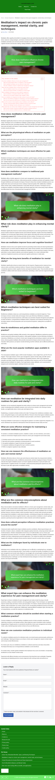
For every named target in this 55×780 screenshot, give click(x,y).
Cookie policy (5, 748)
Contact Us (34, 6)
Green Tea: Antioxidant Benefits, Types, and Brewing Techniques (18, 754)
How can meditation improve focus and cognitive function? (16, 89)
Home (20, 6)
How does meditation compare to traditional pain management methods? (18, 85)
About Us (26, 6)
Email (5, 680)
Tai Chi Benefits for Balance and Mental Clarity (14, 763)
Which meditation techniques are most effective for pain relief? (16, 84)
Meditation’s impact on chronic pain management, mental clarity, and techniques (22, 757)
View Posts (27, 9)
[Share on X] (48, 777)
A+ (2, 777)
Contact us (5, 737)
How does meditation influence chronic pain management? (15, 81)
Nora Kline (4, 32)
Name (5, 674)
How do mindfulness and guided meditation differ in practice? (16, 93)
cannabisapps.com (27, 3)
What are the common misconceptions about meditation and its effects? (18, 101)
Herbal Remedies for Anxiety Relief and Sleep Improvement (17, 760)
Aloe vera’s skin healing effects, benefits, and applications (16, 765)
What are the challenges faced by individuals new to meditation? (17, 105)
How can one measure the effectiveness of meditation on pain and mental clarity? (20, 100)
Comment (6, 692)
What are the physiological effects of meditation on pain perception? (18, 82)
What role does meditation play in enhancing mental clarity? (15, 87)
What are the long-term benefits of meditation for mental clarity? (17, 90)
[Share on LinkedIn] (51, 777)
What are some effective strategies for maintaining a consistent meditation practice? (21, 98)
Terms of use (5, 745)
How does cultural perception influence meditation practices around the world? (20, 103)
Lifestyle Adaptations (9, 17)
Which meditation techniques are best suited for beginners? (15, 92)
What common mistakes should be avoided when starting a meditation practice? (20, 108)
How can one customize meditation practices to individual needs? (17, 109)
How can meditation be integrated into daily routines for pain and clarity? (18, 97)
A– (6, 777)
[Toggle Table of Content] (41, 79)
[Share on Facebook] (45, 777)
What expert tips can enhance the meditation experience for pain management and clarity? (22, 106)
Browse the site (6, 739)
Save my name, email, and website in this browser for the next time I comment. (24, 711)
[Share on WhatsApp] (53, 777)
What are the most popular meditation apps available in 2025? (16, 95)
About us (4, 734)
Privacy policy (5, 742)
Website (5, 686)
